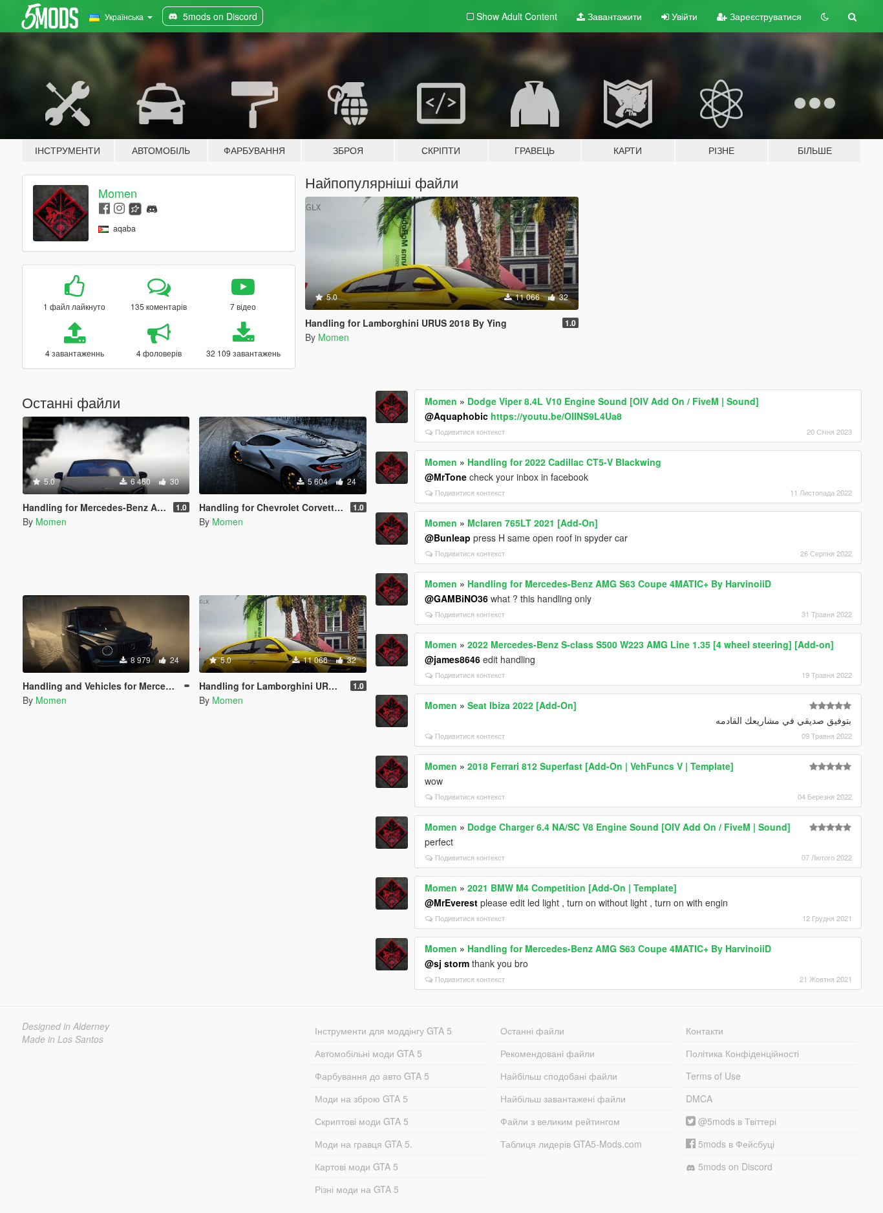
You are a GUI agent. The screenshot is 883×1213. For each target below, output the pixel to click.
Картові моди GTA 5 (356, 1166)
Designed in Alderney (65, 1026)
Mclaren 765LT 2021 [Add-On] (532, 522)
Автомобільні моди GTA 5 (368, 1053)
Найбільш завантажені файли (563, 1098)
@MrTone (446, 476)
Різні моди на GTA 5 (357, 1189)
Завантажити (613, 16)
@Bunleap (448, 537)
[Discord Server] (152, 207)
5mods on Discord (734, 1166)
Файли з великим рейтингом (560, 1121)
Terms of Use (713, 1075)
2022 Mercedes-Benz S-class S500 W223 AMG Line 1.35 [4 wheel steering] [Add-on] (650, 644)
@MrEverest (451, 902)
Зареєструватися (764, 16)
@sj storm (447, 963)
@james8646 (452, 659)
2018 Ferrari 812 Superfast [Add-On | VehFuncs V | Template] (600, 765)
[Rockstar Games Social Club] (135, 207)
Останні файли (532, 1030)
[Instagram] (119, 207)
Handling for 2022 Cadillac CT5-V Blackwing (564, 461)
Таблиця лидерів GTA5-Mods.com (571, 1143)
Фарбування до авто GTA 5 (372, 1075)
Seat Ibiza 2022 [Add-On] (522, 705)
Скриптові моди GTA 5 (362, 1121)
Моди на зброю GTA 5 (361, 1098)
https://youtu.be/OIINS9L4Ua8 (556, 416)
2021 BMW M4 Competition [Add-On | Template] (572, 887)
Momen (117, 192)
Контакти (704, 1030)
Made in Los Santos (62, 1039)
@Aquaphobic (456, 416)
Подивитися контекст (470, 431)
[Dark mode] (824, 16)
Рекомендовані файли (547, 1053)
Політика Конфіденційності (742, 1053)
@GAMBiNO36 (456, 598)
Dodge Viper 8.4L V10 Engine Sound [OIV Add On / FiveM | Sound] (613, 401)
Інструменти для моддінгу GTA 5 (383, 1030)
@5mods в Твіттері (736, 1121)
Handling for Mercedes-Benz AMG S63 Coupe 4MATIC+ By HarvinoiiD (619, 583)
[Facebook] (104, 207)
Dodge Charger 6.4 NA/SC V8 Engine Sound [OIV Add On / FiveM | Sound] (629, 826)
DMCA (699, 1098)
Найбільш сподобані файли (558, 1075)
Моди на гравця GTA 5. (363, 1143)
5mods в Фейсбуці (735, 1143)
